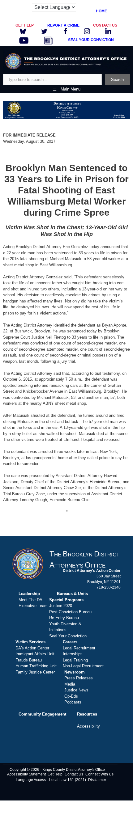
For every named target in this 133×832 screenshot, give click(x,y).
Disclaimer (97, 780)
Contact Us (74, 774)
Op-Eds (71, 696)
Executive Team (33, 605)
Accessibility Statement (26, 774)
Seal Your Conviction (68, 636)
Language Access (31, 780)
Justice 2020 (60, 605)
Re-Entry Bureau (64, 617)
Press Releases (78, 678)
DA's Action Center (32, 648)
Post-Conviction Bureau (70, 612)
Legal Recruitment (79, 648)
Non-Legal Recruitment (83, 666)
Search (117, 79)
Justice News (76, 690)
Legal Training (75, 660)
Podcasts (72, 702)
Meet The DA (30, 600)
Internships (73, 654)
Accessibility (88, 726)
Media (69, 684)
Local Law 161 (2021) (67, 780)
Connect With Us (99, 774)
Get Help (55, 774)
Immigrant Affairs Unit (34, 654)
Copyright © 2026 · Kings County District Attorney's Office (57, 769)
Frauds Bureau (28, 660)
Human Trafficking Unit (36, 666)
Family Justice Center (35, 672)
